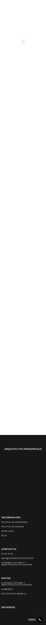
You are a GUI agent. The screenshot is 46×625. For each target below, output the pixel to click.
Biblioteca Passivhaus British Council (24, 257)
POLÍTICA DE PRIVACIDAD (14, 522)
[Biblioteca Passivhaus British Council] (23, 232)
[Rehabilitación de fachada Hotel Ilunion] (23, 283)
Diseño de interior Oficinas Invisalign (24, 428)
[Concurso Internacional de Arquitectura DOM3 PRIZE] (23, 146)
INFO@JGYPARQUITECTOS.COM (17, 558)
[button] (23, 42)
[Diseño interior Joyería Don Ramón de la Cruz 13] (23, 340)
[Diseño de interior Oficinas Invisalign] (23, 403)
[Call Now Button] (40, 619)
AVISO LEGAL (7, 531)
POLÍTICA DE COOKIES (12, 526)
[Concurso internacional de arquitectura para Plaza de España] (23, 64)
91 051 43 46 (7, 554)
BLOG (4, 535)
